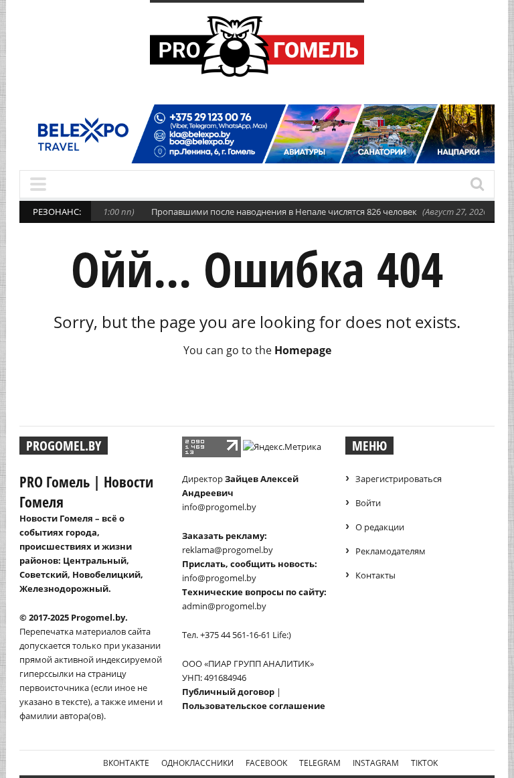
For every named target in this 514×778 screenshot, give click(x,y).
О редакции (379, 527)
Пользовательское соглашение (253, 706)
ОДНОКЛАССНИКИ (197, 763)
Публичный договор (228, 692)
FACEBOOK (266, 763)
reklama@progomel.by (227, 550)
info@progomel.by (219, 507)
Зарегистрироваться (398, 479)
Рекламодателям (390, 551)
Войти (368, 503)
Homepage (302, 350)
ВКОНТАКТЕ (126, 763)
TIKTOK (424, 763)
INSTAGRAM (376, 763)
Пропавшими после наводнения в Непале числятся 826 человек (269, 212)
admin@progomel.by (224, 606)
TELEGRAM (320, 763)
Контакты (375, 575)
